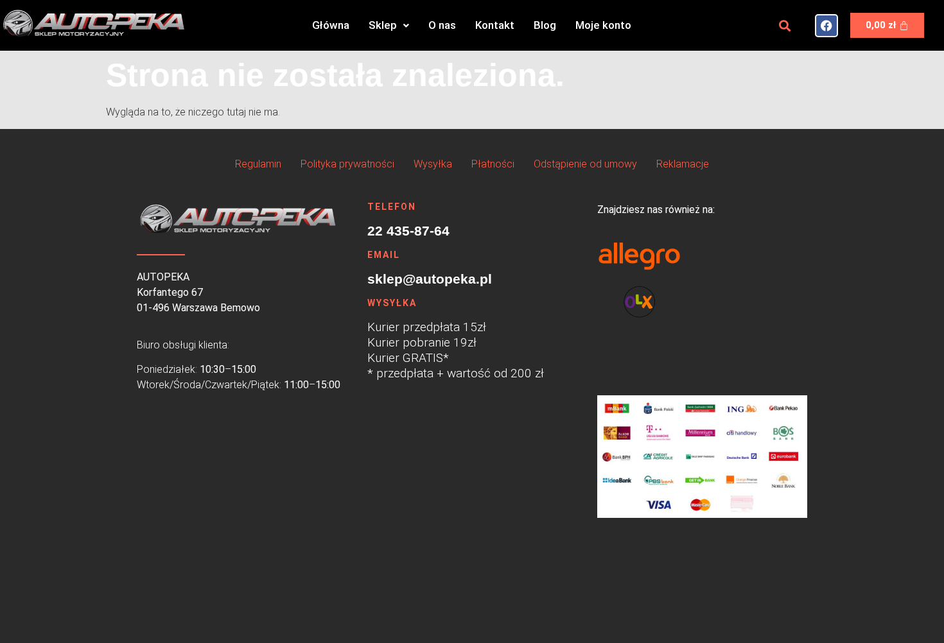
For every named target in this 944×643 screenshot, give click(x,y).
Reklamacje (682, 164)
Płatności (492, 164)
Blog (545, 25)
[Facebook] (826, 25)
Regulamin (258, 164)
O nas (442, 25)
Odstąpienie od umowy (585, 164)
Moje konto (603, 25)
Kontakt (494, 25)
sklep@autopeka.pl (429, 278)
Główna (330, 25)
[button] (389, 25)
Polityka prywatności (347, 164)
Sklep (383, 25)
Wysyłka (433, 164)
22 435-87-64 (408, 230)
